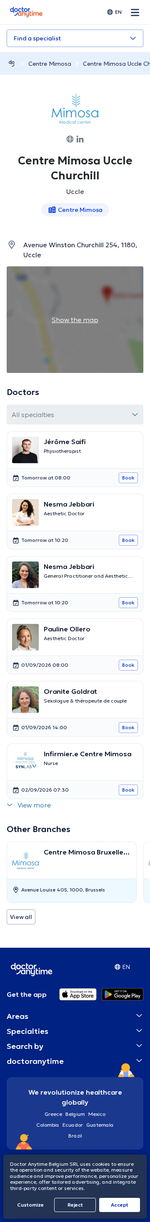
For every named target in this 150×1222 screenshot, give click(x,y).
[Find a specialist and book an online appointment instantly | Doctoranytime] (12, 63)
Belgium (75, 1114)
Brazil (75, 1136)
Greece (53, 1114)
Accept (119, 1205)
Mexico (96, 1114)
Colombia (47, 1125)
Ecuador (72, 1125)
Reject (75, 1205)
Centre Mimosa (49, 63)
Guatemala (100, 1125)
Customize (30, 1205)
